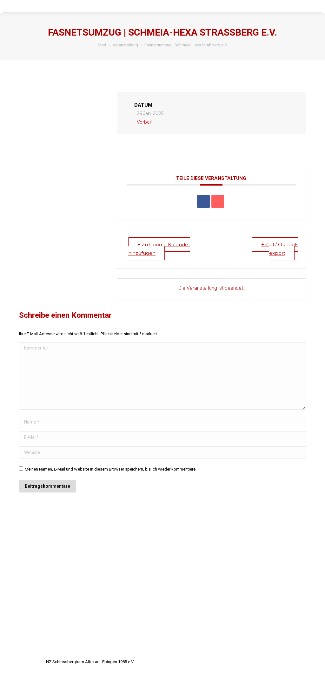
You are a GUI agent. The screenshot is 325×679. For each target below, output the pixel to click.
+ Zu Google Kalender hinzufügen (159, 248)
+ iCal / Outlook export (279, 248)
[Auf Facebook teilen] (203, 201)
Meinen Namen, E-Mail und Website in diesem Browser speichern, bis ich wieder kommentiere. (110, 469)
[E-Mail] (217, 201)
